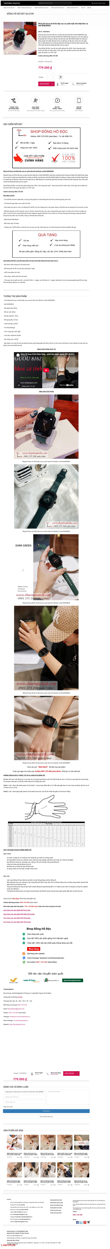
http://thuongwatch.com (17, 1024)
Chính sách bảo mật (55, 1210)
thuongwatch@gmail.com (16, 1009)
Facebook (77, 1222)
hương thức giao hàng (57, 1202)
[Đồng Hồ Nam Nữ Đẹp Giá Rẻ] (11, 3)
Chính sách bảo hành (56, 1213)
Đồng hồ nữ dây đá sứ (57, 7)
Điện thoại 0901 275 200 (13, 1240)
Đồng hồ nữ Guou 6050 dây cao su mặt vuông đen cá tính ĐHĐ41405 (81, 1155)
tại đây (28, 910)
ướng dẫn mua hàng (56, 1207)
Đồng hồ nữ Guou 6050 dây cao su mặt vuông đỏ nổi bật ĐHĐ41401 (64, 1182)
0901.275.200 (54, 1074)
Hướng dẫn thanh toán (56, 1200)
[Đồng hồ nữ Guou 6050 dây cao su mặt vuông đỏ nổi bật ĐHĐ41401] (64, 1169)
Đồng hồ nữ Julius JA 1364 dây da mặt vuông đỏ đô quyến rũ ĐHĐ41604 (31, 1155)
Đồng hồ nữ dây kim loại (25, 7)
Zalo (81, 1222)
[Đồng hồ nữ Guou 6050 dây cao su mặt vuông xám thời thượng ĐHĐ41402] (48, 1169)
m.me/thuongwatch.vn (20, 1020)
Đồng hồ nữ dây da (9, 7)
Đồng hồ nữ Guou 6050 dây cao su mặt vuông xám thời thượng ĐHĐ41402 (47, 1182)
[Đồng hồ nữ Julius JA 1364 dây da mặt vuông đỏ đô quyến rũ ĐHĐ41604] (31, 1142)
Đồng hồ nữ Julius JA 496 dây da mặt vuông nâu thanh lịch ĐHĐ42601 (14, 1155)
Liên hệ (89, 7)
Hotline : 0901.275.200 (99, 3)
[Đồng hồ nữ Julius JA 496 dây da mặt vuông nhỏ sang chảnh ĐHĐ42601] (64, 1142)
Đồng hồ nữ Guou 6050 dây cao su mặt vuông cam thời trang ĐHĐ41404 (13, 1182)
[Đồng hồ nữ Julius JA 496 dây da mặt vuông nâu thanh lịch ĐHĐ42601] (14, 1142)
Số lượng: (41, 77)
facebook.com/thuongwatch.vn (20, 1016)
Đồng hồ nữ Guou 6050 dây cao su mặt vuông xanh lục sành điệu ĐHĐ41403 (30, 1182)
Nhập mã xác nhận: (8, 1106)
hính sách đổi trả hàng (57, 1205)
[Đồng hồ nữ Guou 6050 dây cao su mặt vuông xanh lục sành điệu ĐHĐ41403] (31, 1169)
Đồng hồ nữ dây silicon (41, 7)
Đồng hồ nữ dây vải (72, 7)
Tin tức (83, 7)
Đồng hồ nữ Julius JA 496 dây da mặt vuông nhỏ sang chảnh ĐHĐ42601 (64, 1155)
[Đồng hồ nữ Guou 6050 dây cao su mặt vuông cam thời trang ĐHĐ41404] (14, 1169)
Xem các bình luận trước (46, 1116)
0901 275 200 (22, 1005)
